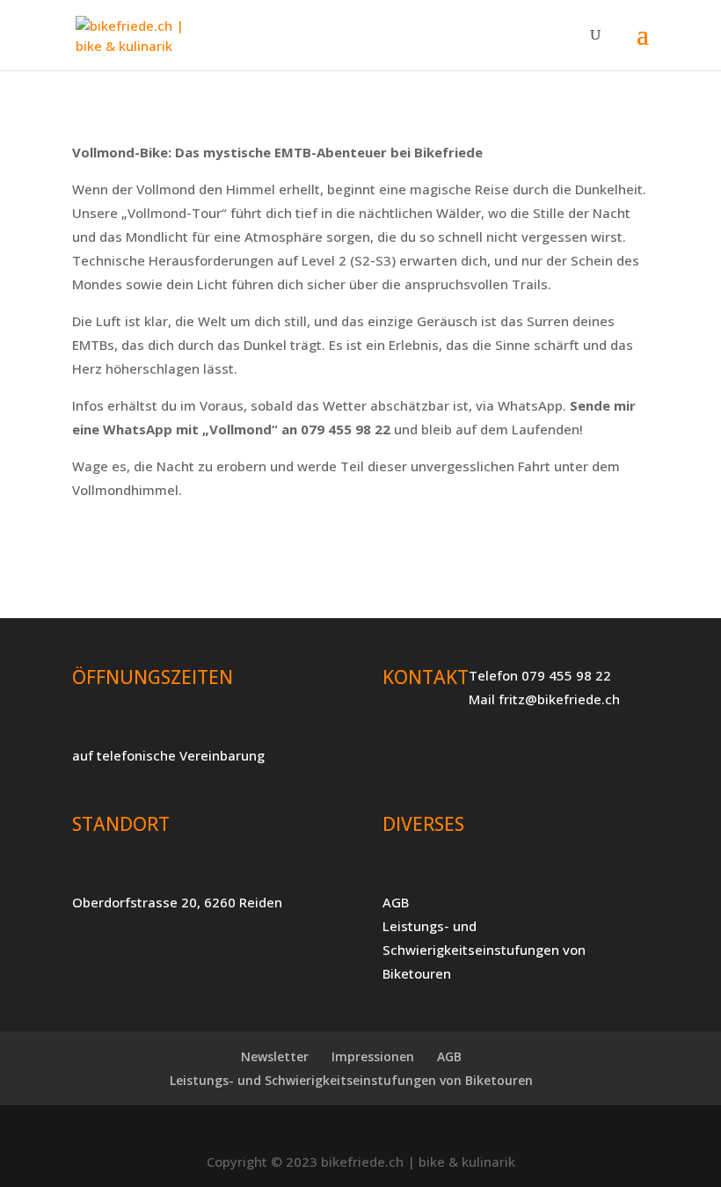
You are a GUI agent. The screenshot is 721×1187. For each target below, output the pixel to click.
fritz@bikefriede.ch (559, 699)
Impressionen (372, 1056)
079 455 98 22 (566, 675)
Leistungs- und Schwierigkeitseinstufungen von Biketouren (484, 949)
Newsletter (275, 1056)
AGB (395, 902)
